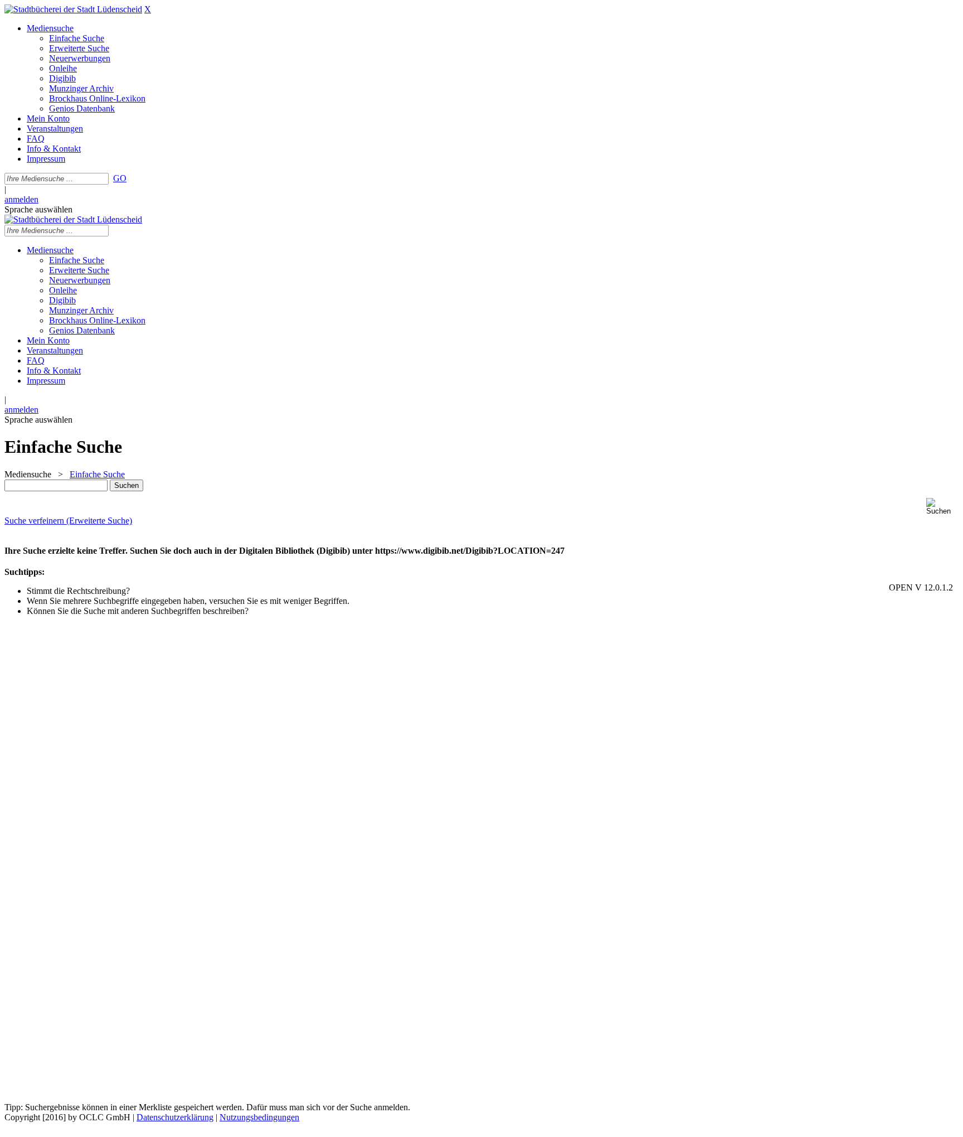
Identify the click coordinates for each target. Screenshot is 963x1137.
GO (120, 178)
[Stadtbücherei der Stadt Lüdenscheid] (73, 9)
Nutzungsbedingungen (259, 1117)
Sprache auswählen (38, 209)
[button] (942, 506)
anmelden (21, 199)
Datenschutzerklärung (175, 1117)
